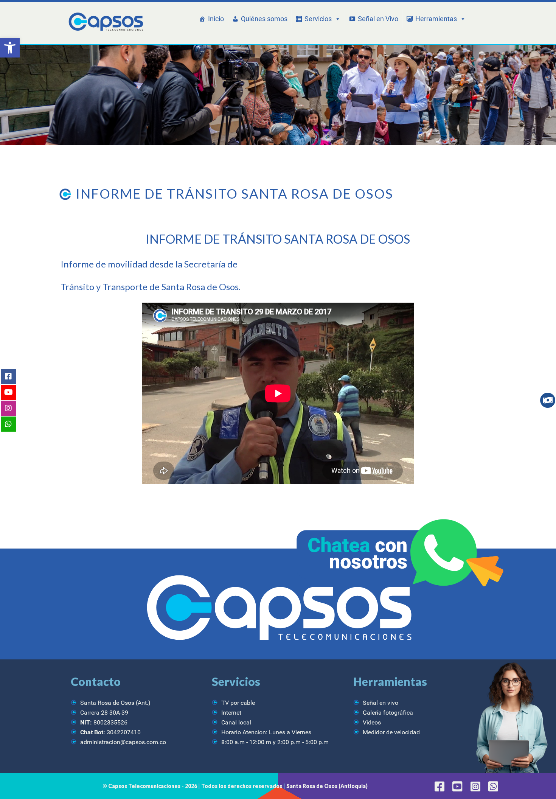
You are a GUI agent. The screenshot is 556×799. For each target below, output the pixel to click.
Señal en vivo (380, 702)
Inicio (216, 19)
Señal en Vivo (378, 19)
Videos (372, 722)
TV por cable (238, 702)
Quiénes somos (264, 19)
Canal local (236, 722)
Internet (231, 712)
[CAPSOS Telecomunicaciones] (105, 22)
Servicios (318, 19)
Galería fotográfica (388, 712)
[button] (10, 48)
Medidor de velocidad (391, 732)
